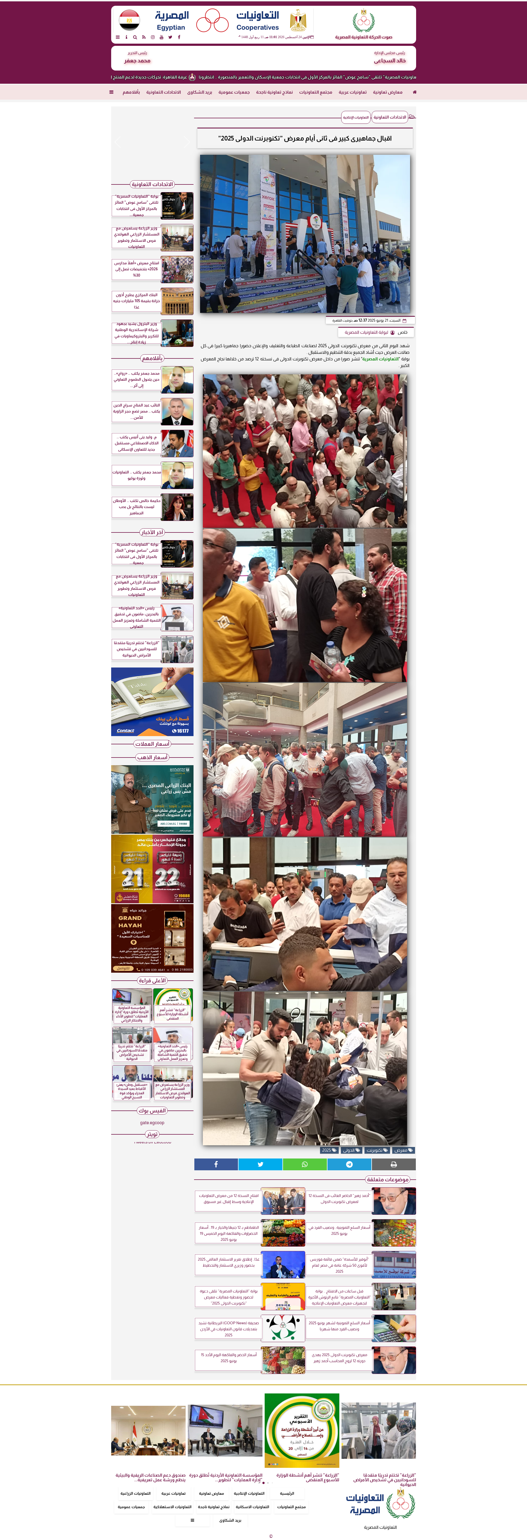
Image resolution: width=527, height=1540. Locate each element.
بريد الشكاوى (199, 92)
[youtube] (161, 37)
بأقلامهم (131, 92)
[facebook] (179, 37)
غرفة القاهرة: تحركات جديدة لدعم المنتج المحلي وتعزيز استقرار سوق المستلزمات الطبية (201, 77)
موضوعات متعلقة (387, 1179)
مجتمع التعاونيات (315, 92)
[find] (135, 37)
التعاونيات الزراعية (135, 1493)
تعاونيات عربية (353, 92)
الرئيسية (287, 1493)
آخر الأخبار (152, 532)
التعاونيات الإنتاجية (249, 1493)
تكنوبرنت (375, 1150)
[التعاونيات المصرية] (152, 734)
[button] (117, 142)
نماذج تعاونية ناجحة (274, 92)
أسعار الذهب (152, 757)
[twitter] (170, 37)
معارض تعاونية (388, 92)
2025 (327, 1150)
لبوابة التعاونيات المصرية (366, 332)
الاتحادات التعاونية (163, 92)
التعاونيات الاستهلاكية (172, 1507)
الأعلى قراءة (152, 980)
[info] (126, 37)
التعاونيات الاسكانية (252, 1507)
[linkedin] (152, 37)
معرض (401, 1150)
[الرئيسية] (415, 92)
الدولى (349, 1150)
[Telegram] (349, 1164)
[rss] (144, 37)
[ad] (152, 142)
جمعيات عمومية (234, 92)
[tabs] (117, 37)
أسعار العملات (152, 744)
